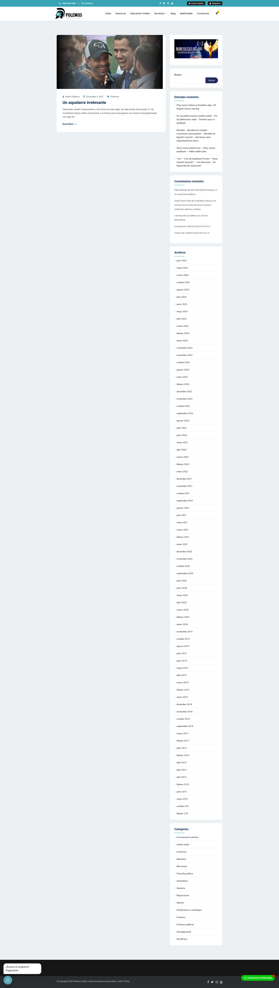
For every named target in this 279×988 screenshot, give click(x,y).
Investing (178, 226)
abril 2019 (182, 675)
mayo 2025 (182, 311)
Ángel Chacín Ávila (182, 201)
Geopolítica (182, 881)
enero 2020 (182, 624)
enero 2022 (182, 471)
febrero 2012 (183, 784)
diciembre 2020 (184, 551)
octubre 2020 (183, 566)
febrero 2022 (183, 464)
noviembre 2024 (185, 348)
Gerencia (181, 888)
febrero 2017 (183, 740)
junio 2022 (182, 435)
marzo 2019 (183, 682)
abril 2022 (182, 449)
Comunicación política (187, 837)
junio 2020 (182, 588)
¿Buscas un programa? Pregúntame (17, 968)
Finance (177, 233)
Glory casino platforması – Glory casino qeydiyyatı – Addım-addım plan (196, 150)
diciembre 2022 (184, 391)
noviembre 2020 (185, 559)
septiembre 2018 (185, 726)
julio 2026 (182, 260)
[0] (216, 13)
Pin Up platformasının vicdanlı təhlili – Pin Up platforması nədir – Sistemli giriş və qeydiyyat (197, 119)
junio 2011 (182, 791)
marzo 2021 (183, 529)
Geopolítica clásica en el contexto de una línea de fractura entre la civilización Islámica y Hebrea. (195, 205)
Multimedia (186, 13)
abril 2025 (182, 318)
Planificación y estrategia (189, 910)
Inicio (108, 13)
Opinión (180, 902)
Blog (173, 13)
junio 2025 (182, 304)
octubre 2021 (183, 493)
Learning (178, 215)
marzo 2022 (183, 457)
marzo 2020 (183, 610)
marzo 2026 (183, 275)
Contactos (203, 13)
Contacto (88, 3)
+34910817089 (69, 3)
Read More (68, 124)
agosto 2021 (183, 508)
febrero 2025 (183, 333)
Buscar (178, 74)
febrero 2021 (183, 537)
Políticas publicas (185, 924)
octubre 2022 (183, 406)
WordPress (182, 939)
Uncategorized (184, 932)
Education (181, 859)
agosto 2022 (183, 420)
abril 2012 (182, 777)
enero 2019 (182, 697)
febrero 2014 (183, 755)
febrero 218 (182, 813)
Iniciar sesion (197, 3)
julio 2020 (182, 580)
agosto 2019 (183, 646)
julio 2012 (182, 770)
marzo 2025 (183, 326)
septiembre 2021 (185, 500)
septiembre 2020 (185, 573)
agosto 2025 (183, 289)
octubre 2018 (183, 719)
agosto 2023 (183, 369)
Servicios (159, 13)
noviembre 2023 (185, 355)
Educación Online (140, 13)
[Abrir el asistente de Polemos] (7, 980)
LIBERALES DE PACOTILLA (198, 226)
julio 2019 (182, 653)
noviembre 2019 (185, 631)
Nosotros (121, 13)
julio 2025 (182, 297)
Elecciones (182, 866)
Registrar (216, 3)
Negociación (183, 895)
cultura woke (183, 844)
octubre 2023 (183, 362)
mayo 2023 (182, 377)
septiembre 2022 (185, 413)
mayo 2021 (182, 522)
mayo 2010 (182, 799)
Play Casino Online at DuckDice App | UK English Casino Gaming (196, 107)
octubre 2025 (183, 282)
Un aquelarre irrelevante (84, 102)
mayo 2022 (182, 442)
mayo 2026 (182, 268)
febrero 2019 (183, 690)
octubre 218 (182, 806)
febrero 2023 (183, 384)
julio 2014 (182, 748)
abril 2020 (182, 602)
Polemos (114, 96)
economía (181, 851)
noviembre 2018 (185, 711)
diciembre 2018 (184, 704)
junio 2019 (182, 660)
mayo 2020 (182, 595)
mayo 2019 (182, 668)
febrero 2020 (183, 617)
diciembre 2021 (184, 479)
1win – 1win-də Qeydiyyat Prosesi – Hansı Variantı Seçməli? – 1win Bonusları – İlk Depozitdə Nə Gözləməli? (197, 162)
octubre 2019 (183, 639)
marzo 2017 (183, 733)
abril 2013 (182, 762)
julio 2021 (182, 515)
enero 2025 (182, 340)
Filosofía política (185, 873)
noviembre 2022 (185, 399)
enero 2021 (182, 544)
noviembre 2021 (185, 486)
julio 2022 (182, 428)
